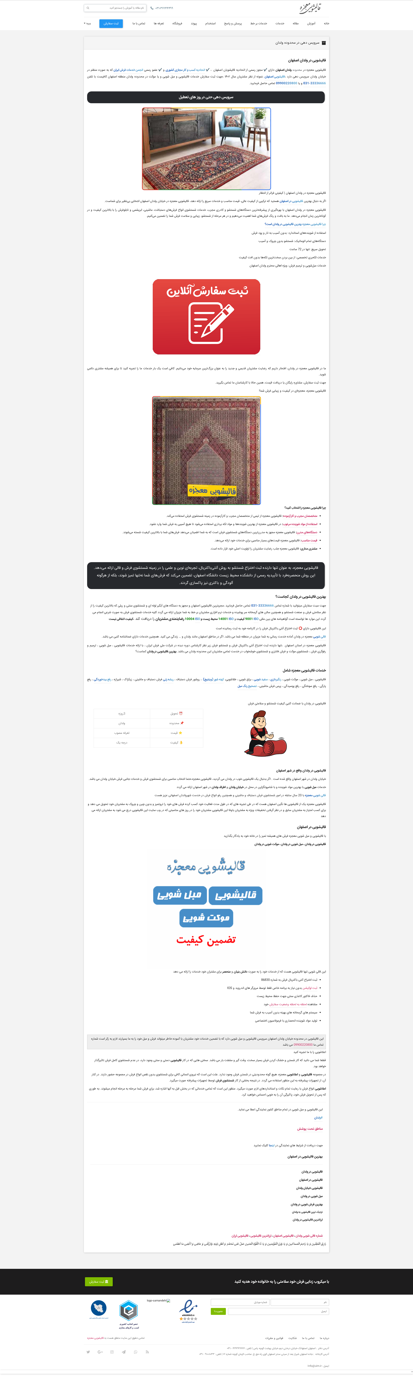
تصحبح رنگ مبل (247, 686)
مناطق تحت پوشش (310, 1128)
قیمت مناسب (309, 540)
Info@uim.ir (315, 1366)
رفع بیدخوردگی (102, 679)
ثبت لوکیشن (310, 988)
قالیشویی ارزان (240, 1236)
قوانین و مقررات (274, 1338)
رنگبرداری (275, 679)
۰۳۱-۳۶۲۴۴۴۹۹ (164, 8)
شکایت (292, 1338)
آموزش (311, 23)
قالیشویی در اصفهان (291, 201)
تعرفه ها (159, 23)
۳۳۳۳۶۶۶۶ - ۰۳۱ (236, 1348)
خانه (326, 23)
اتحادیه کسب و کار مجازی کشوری (185, 70)
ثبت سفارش (111, 23)
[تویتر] (88, 1352)
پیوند (194, 23)
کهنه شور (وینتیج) (213, 679)
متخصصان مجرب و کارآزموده (300, 516)
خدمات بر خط (258, 23)
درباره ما (324, 1338)
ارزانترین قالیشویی (260, 1236)
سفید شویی (261, 679)
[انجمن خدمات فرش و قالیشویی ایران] (98, 1309)
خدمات (280, 23)
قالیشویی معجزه (95, 1338)
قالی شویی (319, 636)
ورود (88, 24)
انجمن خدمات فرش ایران (128, 70)
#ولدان (318, 1117)
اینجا (271, 1145)
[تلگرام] (123, 1352)
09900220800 (286, 83)
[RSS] (147, 1352)
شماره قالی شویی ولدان (309, 1236)
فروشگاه (177, 23)
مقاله (296, 23)
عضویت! (218, 1311)
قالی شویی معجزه (315, 795)
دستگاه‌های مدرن (307, 532)
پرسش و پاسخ (233, 23)
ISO (256, 619)
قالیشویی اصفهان (275, 76)
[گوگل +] (100, 1352)
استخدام (210, 23)
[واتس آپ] (135, 1352)
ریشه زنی (168, 679)
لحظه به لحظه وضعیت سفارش (288, 1004)
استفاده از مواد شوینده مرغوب (300, 524)
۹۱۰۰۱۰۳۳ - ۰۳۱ (206, 1354)
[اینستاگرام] (112, 1352)
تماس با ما (139, 23)
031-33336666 (314, 83)
